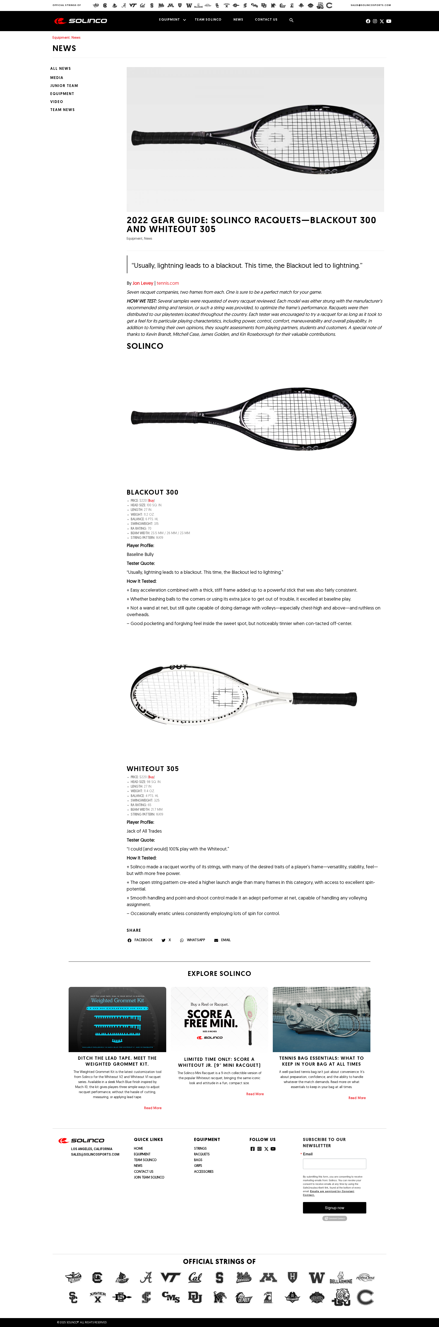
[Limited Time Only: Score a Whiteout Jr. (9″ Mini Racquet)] (219, 1020)
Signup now (334, 1207)
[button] (184, 20)
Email (308, 1154)
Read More (152, 1108)
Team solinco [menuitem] (208, 20)
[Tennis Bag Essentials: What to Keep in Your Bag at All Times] (321, 1019)
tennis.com (168, 283)
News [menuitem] (238, 20)
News (76, 38)
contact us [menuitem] (266, 20)
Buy (151, 501)
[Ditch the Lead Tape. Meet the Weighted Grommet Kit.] (117, 1019)
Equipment (61, 38)
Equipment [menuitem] (169, 20)
